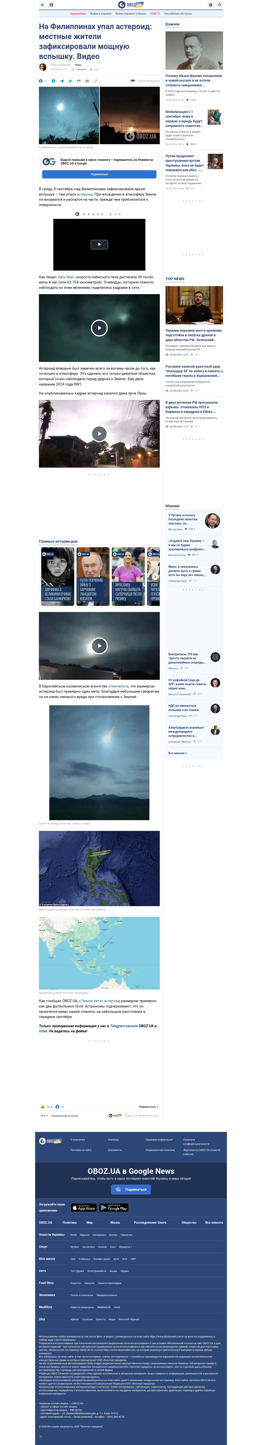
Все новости (214, 1222)
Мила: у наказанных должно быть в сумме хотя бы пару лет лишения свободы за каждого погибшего (187, 571)
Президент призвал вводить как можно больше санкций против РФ (191, 347)
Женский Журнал (129, 1319)
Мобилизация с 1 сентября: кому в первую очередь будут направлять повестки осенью (184, 119)
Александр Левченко (179, 742)
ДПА (116, 1259)
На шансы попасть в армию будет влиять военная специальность (183, 135)
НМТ (133, 1259)
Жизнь (115, 1222)
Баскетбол (88, 1246)
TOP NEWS (175, 279)
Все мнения (176, 753)
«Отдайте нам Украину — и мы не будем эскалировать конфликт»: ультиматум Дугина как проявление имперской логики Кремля (187, 545)
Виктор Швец (175, 529)
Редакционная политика (64, 1115)
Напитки (89, 1283)
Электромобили (96, 1271)
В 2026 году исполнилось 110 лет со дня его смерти (193, 93)
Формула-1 (125, 1246)
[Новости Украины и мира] (115, 1116)
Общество (189, 1222)
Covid (117, 1307)
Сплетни (87, 1319)
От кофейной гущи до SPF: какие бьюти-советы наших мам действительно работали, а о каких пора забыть (187, 684)
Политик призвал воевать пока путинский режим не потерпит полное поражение (183, 179)
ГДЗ (73, 1259)
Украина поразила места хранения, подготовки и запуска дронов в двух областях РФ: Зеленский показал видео (194, 335)
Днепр (113, 1234)
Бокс (113, 1246)
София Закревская (60, 65)
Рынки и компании (82, 1295)
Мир (90, 1222)
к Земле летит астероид (99, 1001)
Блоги (162, 1222)
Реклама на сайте (81, 1150)
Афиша (75, 1319)
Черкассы (126, 1234)
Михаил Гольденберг (179, 694)
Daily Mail (66, 277)
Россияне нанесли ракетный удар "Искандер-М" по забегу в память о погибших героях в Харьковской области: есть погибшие (194, 371)
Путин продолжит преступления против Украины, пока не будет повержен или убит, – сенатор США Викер (185, 163)
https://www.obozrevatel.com (166, 1336)
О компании (78, 1139)
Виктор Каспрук (177, 555)
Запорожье (99, 1234)
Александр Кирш (177, 581)
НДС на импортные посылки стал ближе (183, 708)
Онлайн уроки (102, 1259)
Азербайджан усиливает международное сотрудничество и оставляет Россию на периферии (186, 732)
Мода (112, 1319)
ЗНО (124, 1259)
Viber (43, 1031)
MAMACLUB (103, 1307)
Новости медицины (82, 1307)
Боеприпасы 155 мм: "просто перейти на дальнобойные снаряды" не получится (186, 658)
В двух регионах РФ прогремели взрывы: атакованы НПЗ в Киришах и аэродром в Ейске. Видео (192, 407)
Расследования (145, 1222)
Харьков (84, 1234)
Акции (113, 1271)
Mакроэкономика (107, 1295)
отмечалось (118, 686)
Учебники (84, 1259)
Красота (100, 1319)
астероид (84, 194)
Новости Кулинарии (109, 1283)
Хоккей (102, 1246)
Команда (113, 1139)
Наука (78, 65)
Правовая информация (159, 1139)
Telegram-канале (124, 1026)
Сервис (125, 1271)
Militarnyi (173, 668)
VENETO (155, 13)
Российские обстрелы (178, 13)
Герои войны (78, 13)
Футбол (75, 1246)
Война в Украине (100, 13)
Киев (73, 1234)
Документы (115, 1150)
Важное (173, 24)
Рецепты (76, 1283)
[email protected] (83, 1416)
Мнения (173, 506)
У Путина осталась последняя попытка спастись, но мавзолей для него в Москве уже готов (183, 519)
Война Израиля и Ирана (131, 13)
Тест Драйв (77, 1271)
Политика (70, 1222)
